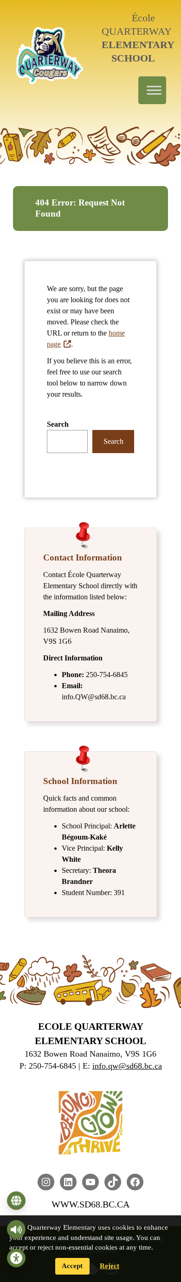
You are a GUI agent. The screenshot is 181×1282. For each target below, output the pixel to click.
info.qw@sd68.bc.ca (127, 1065)
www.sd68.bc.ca (90, 1204)
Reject (109, 1266)
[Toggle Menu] (154, 90)
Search (58, 424)
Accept (72, 1266)
